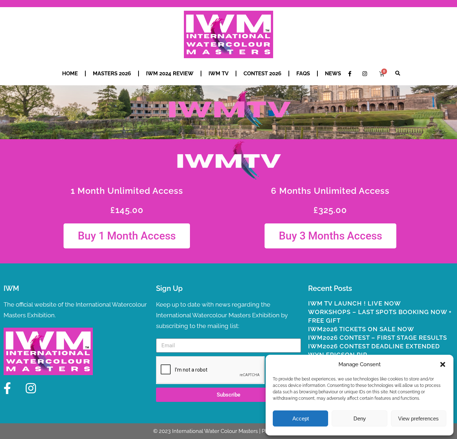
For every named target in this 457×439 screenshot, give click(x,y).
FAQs (303, 73)
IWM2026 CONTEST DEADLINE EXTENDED (374, 346)
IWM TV (218, 73)
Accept (300, 418)
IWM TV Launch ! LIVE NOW (354, 303)
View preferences (418, 418)
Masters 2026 (112, 73)
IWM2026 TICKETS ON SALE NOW (361, 329)
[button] (442, 364)
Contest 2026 (262, 73)
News (333, 73)
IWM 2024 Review (170, 73)
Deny (359, 418)
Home (70, 73)
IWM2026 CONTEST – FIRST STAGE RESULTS (377, 337)
